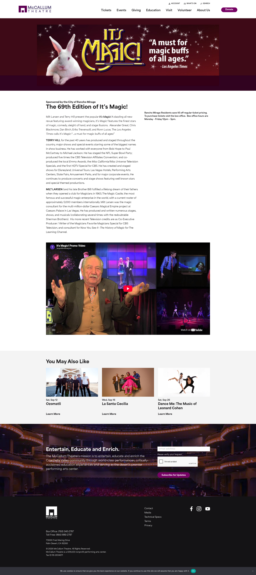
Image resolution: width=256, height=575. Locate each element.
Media (147, 513)
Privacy (148, 526)
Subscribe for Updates (174, 475)
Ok (193, 571)
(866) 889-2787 (64, 535)
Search (206, 3)
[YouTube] (207, 508)
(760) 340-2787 (66, 532)
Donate (229, 10)
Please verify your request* (170, 455)
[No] (252, 571)
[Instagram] (199, 508)
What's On (191, 3)
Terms (147, 521)
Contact (148, 509)
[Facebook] (191, 508)
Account (175, 3)
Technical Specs (152, 517)
